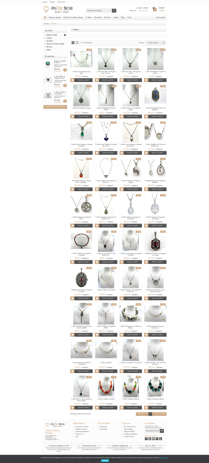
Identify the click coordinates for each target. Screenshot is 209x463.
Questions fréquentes (82, 431)
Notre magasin (128, 429)
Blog (123, 17)
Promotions (103, 426)
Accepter (105, 460)
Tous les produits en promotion (55, 107)
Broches (107, 17)
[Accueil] (45, 17)
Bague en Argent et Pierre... (60, 61)
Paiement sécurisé (81, 429)
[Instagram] (153, 438)
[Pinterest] (157, 438)
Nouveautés (160, 17)
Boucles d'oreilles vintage (73, 17)
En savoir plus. (163, 457)
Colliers (89, 17)
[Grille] (73, 42)
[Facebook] (146, 438)
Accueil (48, 30)
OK (114, 10)
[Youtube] (160, 438)
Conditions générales (130, 434)
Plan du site (79, 434)
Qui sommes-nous (130, 426)
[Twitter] (149, 438)
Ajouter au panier (83, 80)
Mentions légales (129, 431)
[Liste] (77, 42)
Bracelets (97, 17)
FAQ (129, 17)
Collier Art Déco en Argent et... (60, 93)
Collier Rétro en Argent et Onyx (59, 77)
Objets (115, 17)
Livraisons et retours (81, 426)
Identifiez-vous (143, 10)
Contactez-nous (129, 436)
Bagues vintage (55, 17)
